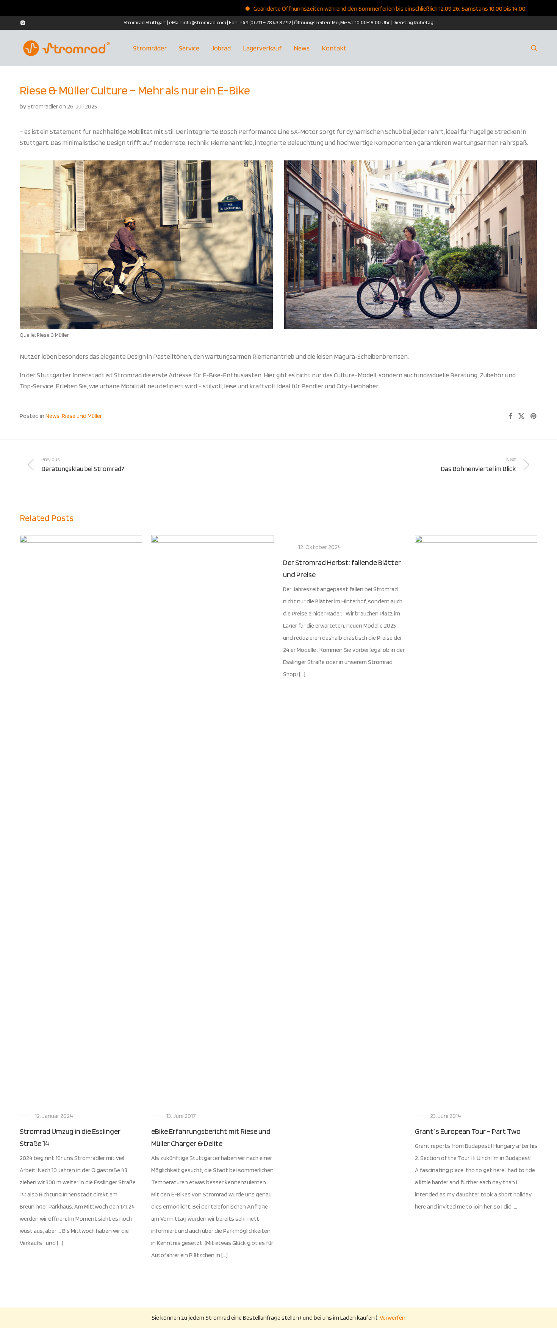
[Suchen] (533, 48)
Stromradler (42, 106)
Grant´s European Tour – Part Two (468, 1131)
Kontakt (334, 48)
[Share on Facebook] (510, 416)
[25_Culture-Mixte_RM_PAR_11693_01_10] (410, 245)
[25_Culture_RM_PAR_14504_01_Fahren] (146, 245)
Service (189, 48)
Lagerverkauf (262, 48)
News (302, 48)
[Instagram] (22, 22)
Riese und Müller (82, 415)
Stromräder (150, 48)
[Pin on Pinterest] (533, 416)
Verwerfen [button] (392, 1317)
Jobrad (221, 48)
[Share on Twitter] (521, 416)
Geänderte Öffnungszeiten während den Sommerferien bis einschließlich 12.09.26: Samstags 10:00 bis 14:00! (363, 8)
